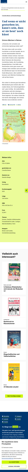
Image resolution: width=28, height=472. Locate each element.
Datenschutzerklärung (7, 458)
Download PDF (12, 104)
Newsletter (6, 416)
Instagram (19, 416)
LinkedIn (18, 419)
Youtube (6, 422)
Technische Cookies (8, 447)
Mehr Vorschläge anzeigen (14, 396)
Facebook (5, 419)
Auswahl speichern (14, 466)
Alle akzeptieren (14, 462)
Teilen (5, 104)
